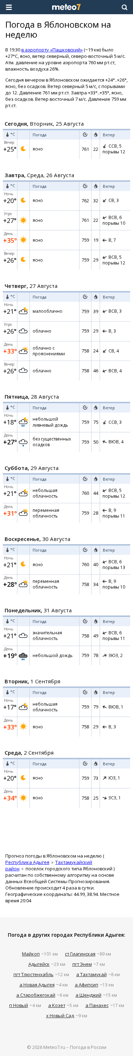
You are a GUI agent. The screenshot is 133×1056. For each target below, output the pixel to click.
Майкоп (31, 954)
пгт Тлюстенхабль (33, 974)
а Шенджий (88, 995)
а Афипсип (86, 984)
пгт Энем (82, 964)
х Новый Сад (60, 1015)
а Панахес (97, 1005)
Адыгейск (39, 964)
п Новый (18, 1005)
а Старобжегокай (35, 995)
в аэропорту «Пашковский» (52, 49)
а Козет (56, 1005)
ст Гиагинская (80, 954)
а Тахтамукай (91, 974)
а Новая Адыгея (37, 984)
